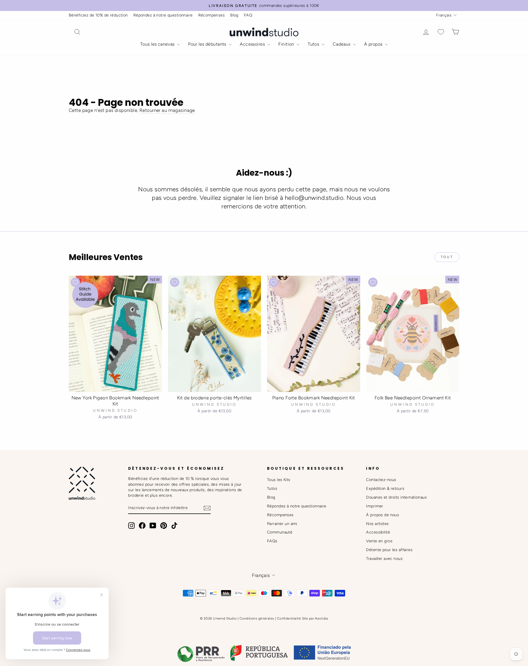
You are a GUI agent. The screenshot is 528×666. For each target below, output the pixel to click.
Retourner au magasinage (167, 110)
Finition (286, 44)
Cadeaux (342, 44)
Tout (447, 257)
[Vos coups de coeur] (441, 32)
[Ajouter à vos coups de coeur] (75, 282)
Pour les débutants (207, 44)
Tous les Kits (278, 479)
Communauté (279, 532)
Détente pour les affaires (389, 549)
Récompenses (211, 15)
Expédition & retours (385, 488)
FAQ (248, 15)
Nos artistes (377, 523)
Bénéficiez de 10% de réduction (98, 15)
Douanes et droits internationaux (396, 497)
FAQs (272, 540)
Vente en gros (379, 540)
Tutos (314, 44)
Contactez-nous (381, 479)
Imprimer (374, 506)
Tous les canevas (158, 44)
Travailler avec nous (384, 558)
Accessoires (253, 44)
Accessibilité (378, 532)
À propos (374, 44)
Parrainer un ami (282, 523)
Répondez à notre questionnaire (163, 15)
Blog (234, 15)
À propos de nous (382, 514)
